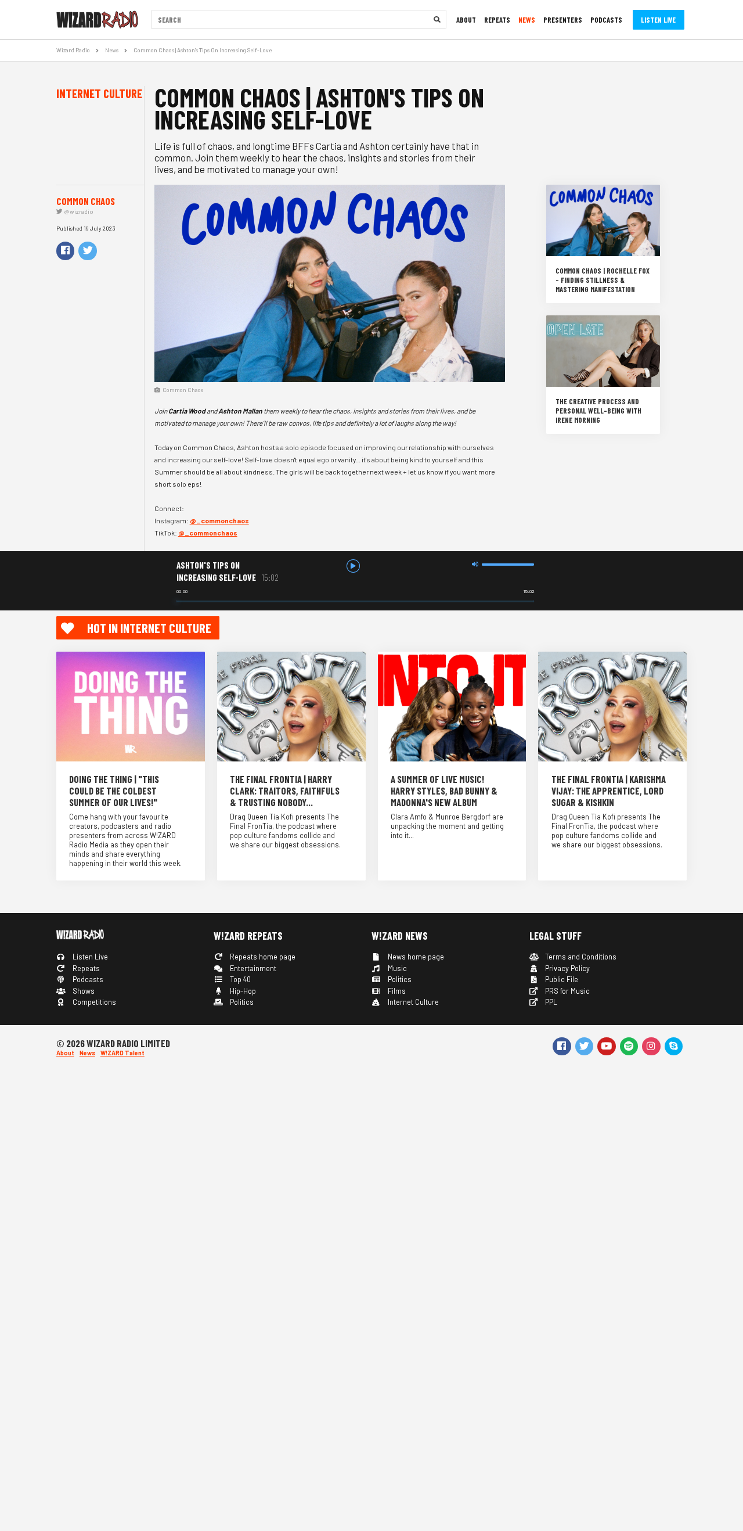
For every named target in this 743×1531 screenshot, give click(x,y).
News (526, 19)
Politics (241, 1002)
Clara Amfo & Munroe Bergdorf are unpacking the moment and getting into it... (447, 826)
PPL (550, 1002)
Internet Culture (412, 1002)
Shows (83, 990)
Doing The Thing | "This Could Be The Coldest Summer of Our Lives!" (114, 790)
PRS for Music (566, 990)
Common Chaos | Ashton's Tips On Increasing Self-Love (203, 49)
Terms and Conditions (579, 956)
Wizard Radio (73, 49)
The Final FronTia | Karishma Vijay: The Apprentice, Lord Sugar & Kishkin (608, 790)
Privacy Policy (566, 968)
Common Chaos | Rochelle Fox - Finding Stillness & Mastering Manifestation (603, 280)
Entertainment (252, 968)
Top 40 (239, 979)
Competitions (93, 1002)
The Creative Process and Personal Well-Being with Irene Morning (598, 411)
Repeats (497, 19)
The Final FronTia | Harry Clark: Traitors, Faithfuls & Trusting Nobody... (285, 790)
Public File (560, 979)
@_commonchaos (219, 520)
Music (396, 968)
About (466, 19)
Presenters (562, 19)
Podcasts (606, 19)
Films (396, 990)
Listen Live (658, 19)
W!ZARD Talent (122, 1052)
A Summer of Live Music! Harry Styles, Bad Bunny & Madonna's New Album (444, 790)
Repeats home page (261, 956)
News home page (415, 956)
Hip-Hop (242, 990)
